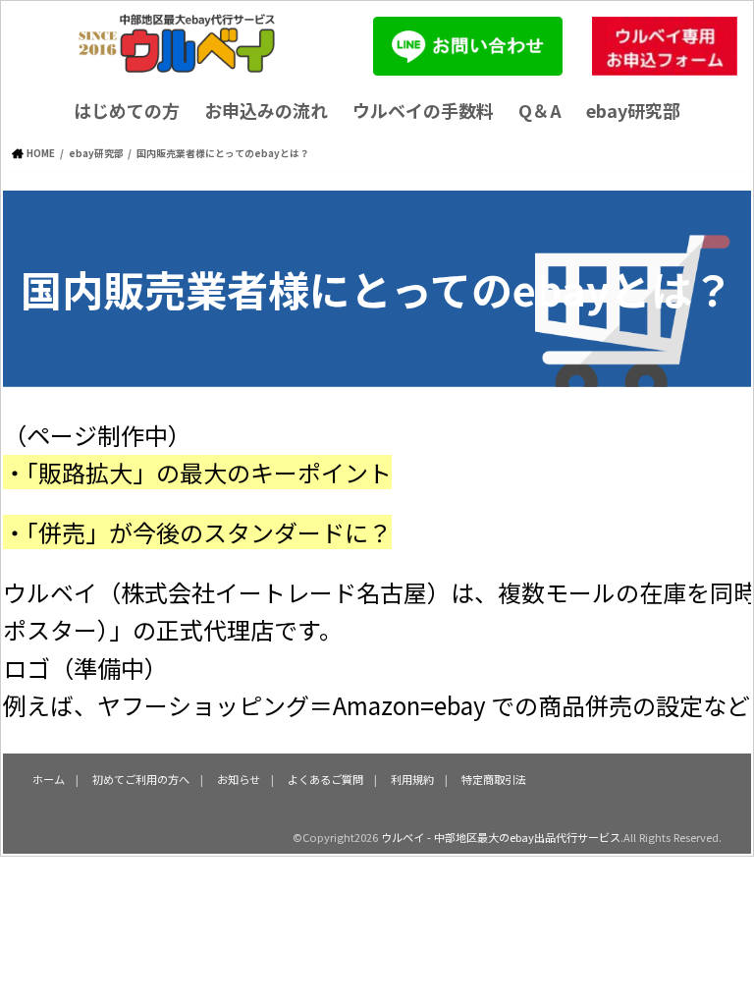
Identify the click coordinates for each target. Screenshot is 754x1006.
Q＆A (540, 110)
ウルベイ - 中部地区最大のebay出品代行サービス (500, 837)
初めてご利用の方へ (140, 779)
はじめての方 (127, 110)
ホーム (48, 779)
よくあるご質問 (325, 779)
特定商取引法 (493, 779)
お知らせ (238, 779)
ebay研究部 (633, 110)
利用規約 (412, 779)
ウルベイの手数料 (423, 110)
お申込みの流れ (266, 110)
